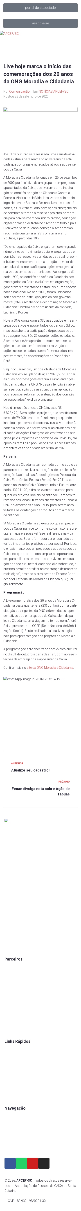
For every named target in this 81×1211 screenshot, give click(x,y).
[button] (40, 7)
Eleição (9, 1080)
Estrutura (11, 1132)
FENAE (9, 1057)
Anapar (9, 1013)
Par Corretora (14, 982)
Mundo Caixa (13, 975)
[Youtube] (32, 1163)
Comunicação (19, 91)
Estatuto (10, 1072)
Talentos (10, 1065)
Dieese (9, 998)
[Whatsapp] (21, 1163)
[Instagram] (44, 1163)
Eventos (10, 1139)
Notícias (10, 1147)
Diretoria (10, 1088)
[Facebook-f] (10, 1163)
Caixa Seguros (14, 967)
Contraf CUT (13, 1029)
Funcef (9, 1006)
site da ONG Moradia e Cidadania (50, 667)
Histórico (11, 1095)
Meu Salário (12, 990)
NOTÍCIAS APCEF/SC (53, 91)
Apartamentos (14, 1116)
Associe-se (12, 1124)
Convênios (12, 1049)
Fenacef (10, 1021)
